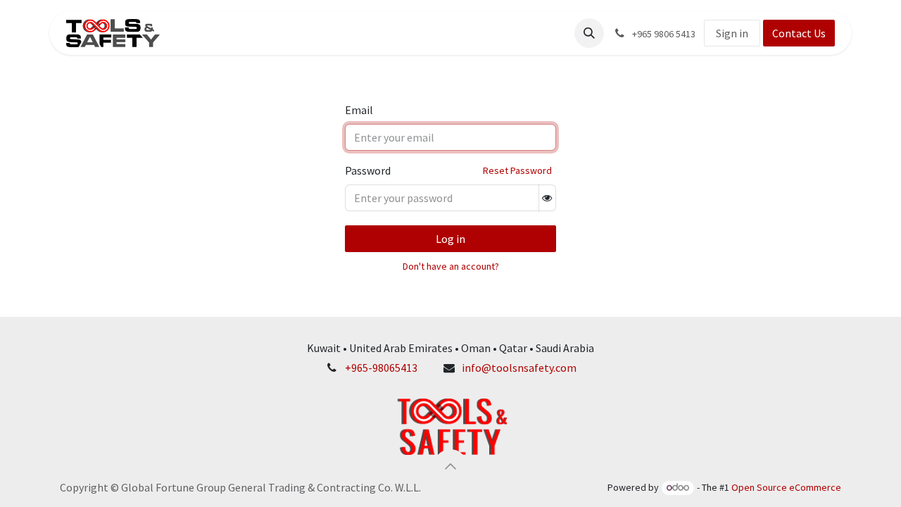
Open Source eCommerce (786, 487)
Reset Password (517, 170)
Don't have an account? (451, 266)
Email (359, 110)
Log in (450, 239)
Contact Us (799, 33)
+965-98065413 (381, 368)
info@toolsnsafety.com (519, 368)
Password (368, 170)
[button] (589, 33)
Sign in (732, 33)
